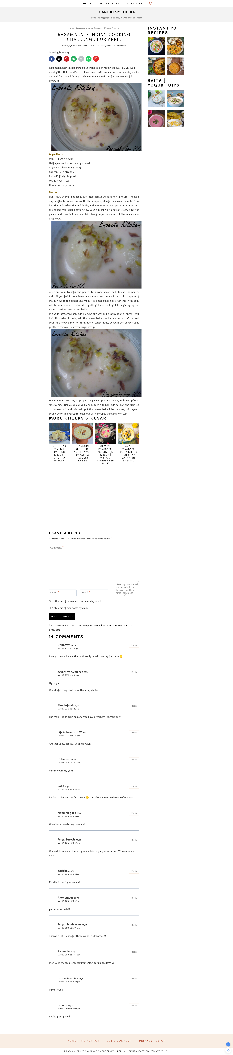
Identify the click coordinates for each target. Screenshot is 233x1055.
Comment (57, 548)
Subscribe (135, 3)
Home (87, 3)
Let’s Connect (119, 1041)
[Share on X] (59, 59)
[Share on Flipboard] (96, 59)
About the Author (84, 1041)
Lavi (107, 77)
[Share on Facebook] (52, 59)
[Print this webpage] (81, 59)
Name (54, 593)
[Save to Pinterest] (66, 59)
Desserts (80, 28)
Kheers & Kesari (112, 28)
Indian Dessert (94, 28)
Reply (134, 645)
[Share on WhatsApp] (89, 59)
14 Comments (119, 45)
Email (85, 593)
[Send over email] (74, 59)
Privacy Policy (152, 1041)
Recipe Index (109, 3)
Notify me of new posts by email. (70, 608)
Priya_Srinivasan (73, 45)
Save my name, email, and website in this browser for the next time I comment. (127, 589)
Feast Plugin (115, 1051)
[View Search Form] (151, 3)
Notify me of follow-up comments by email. (77, 601)
